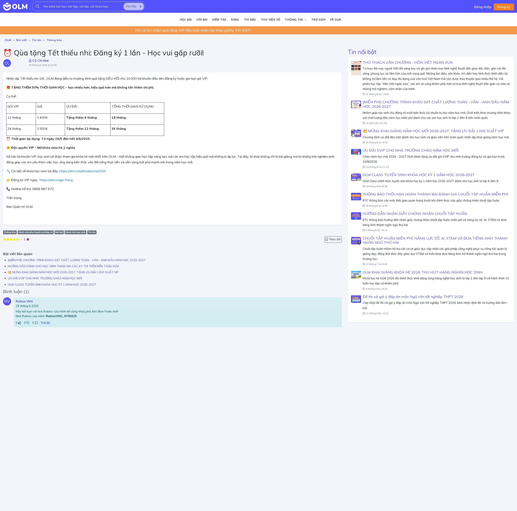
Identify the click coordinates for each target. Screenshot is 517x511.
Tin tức (36, 40)
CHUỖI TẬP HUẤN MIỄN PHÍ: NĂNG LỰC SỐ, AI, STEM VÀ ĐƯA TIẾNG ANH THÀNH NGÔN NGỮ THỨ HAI (435, 240)
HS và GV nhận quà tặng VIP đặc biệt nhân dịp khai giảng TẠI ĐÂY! (192, 30)
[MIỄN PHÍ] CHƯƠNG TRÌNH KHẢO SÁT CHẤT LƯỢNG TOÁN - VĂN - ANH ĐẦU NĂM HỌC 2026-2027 (77, 260)
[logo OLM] (15, 6)
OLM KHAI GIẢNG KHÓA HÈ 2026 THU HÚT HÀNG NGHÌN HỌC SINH (422, 272)
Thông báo (54, 40)
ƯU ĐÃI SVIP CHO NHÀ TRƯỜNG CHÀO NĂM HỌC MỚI (45, 278)
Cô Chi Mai (40, 60)
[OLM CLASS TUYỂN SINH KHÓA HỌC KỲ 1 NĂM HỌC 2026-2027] (356, 177)
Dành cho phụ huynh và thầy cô (35, 232)
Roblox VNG (24, 301)
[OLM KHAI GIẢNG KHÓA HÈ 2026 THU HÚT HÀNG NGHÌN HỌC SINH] (356, 274)
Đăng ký (503, 7)
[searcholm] (37, 6)
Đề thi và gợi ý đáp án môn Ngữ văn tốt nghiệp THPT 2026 (413, 296)
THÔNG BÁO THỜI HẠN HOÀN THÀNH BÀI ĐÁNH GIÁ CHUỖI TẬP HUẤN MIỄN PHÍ (435, 194)
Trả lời (45, 323)
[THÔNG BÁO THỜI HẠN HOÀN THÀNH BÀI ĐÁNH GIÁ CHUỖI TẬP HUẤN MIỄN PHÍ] (356, 197)
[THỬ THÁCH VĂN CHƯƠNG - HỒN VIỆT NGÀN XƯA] (356, 68)
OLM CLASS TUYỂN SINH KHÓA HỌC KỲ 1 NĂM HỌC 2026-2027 (52, 284)
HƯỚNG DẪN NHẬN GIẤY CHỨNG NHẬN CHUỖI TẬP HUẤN (415, 213)
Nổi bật (59, 232)
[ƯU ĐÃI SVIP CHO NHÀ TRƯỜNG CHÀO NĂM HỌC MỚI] (356, 152)
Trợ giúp (318, 19)
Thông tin (294, 19)
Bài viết (21, 40)
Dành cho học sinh (75, 232)
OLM (8, 40)
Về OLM (335, 19)
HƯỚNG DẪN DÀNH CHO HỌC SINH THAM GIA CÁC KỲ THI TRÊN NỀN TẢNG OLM (63, 266)
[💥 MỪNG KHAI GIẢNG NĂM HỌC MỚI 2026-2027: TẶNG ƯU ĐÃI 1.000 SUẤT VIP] (356, 133)
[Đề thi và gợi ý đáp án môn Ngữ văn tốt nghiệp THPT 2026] (356, 299)
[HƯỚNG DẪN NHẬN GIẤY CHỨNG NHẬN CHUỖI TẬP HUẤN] (356, 216)
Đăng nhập (482, 7)
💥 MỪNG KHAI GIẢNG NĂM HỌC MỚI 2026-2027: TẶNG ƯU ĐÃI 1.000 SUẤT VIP (63, 272)
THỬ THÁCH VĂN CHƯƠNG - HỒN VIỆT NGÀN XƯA (408, 62)
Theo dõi (334, 239)
